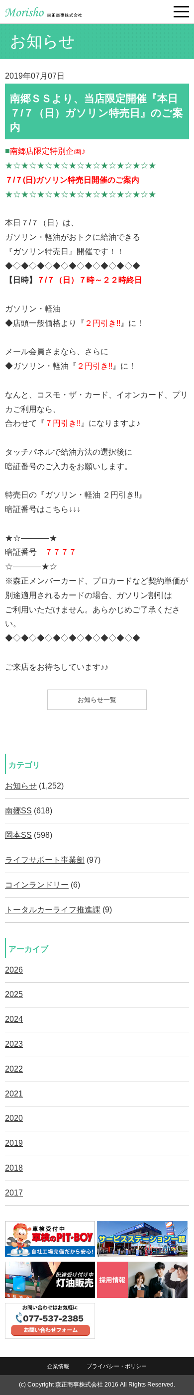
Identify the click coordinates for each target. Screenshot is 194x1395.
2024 (14, 1019)
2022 (14, 1069)
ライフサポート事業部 (45, 860)
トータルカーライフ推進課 (52, 909)
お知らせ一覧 (97, 699)
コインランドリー (37, 885)
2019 (14, 1143)
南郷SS (18, 810)
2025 (14, 994)
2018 (14, 1168)
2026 (14, 970)
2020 (14, 1118)
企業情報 (58, 1366)
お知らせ (21, 786)
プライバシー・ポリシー (117, 1366)
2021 (14, 1094)
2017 (14, 1193)
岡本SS (18, 835)
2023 (14, 1044)
